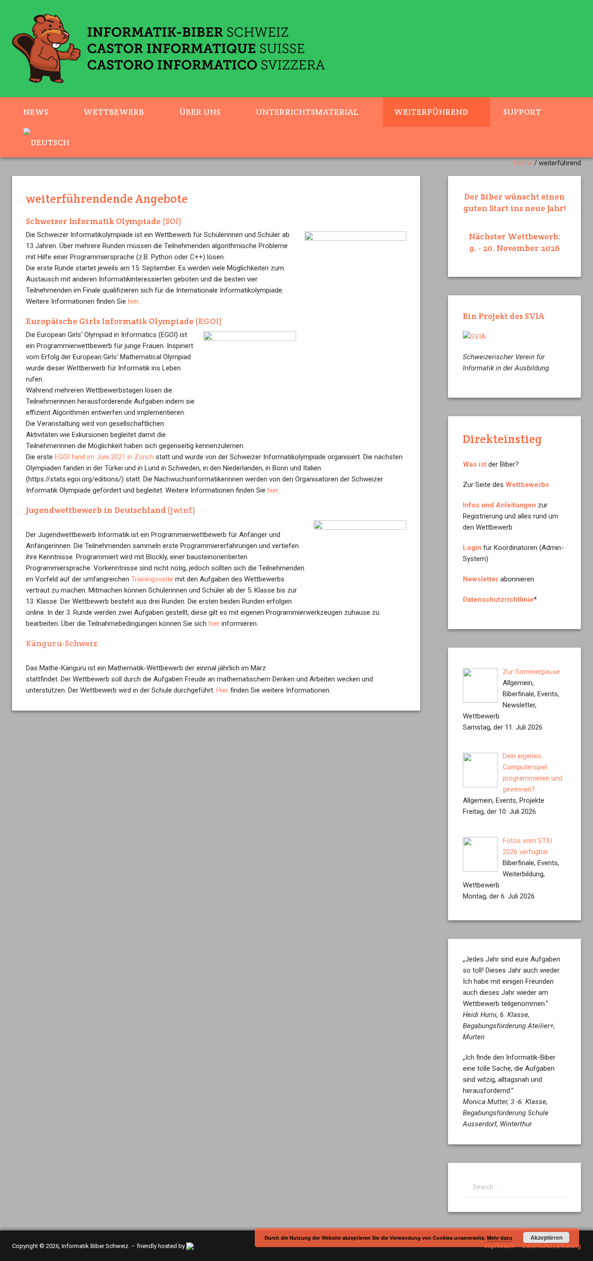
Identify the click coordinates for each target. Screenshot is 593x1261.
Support (522, 111)
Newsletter (480, 579)
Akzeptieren (546, 1237)
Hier (222, 690)
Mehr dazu (499, 1237)
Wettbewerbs (527, 485)
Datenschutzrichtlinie (498, 599)
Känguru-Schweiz (61, 643)
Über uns (200, 111)
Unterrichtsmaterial (307, 111)
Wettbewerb (113, 111)
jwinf (181, 510)
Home (523, 163)
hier (133, 301)
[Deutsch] (52, 142)
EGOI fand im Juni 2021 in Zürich (104, 457)
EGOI (208, 321)
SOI (171, 221)
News (35, 111)
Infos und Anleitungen (499, 505)
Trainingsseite (152, 579)
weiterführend (431, 111)
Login (472, 547)
